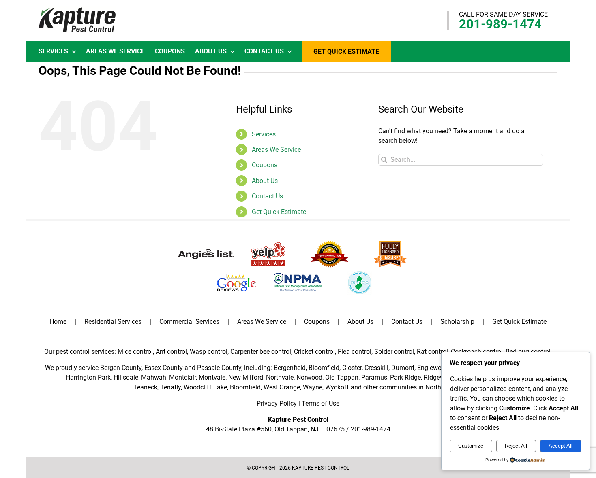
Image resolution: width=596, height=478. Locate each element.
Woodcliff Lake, (206, 387)
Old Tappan (341, 377)
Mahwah (153, 377)
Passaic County (219, 368)
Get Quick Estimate (279, 212)
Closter (352, 368)
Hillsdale (126, 377)
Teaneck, (146, 387)
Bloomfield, (246, 387)
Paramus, (374, 377)
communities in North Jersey (420, 387)
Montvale (212, 377)
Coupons (264, 165)
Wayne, (313, 387)
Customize (470, 446)
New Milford (245, 377)
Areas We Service (276, 149)
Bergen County (120, 368)
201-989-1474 (500, 24)
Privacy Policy (277, 403)
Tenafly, (171, 387)
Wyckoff (337, 387)
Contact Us (267, 196)
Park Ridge (405, 377)
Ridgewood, (440, 377)
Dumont (402, 368)
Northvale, (280, 377)
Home (57, 321)
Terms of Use (320, 403)
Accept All (560, 446)
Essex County (163, 368)
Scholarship (457, 321)
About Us (265, 181)
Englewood (433, 368)
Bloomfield (324, 368)
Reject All (516, 446)
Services (264, 134)
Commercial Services (189, 321)
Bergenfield (290, 368)
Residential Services (112, 321)
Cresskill (376, 368)
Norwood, (310, 377)
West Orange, (282, 387)
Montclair (182, 377)
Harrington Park (88, 377)
